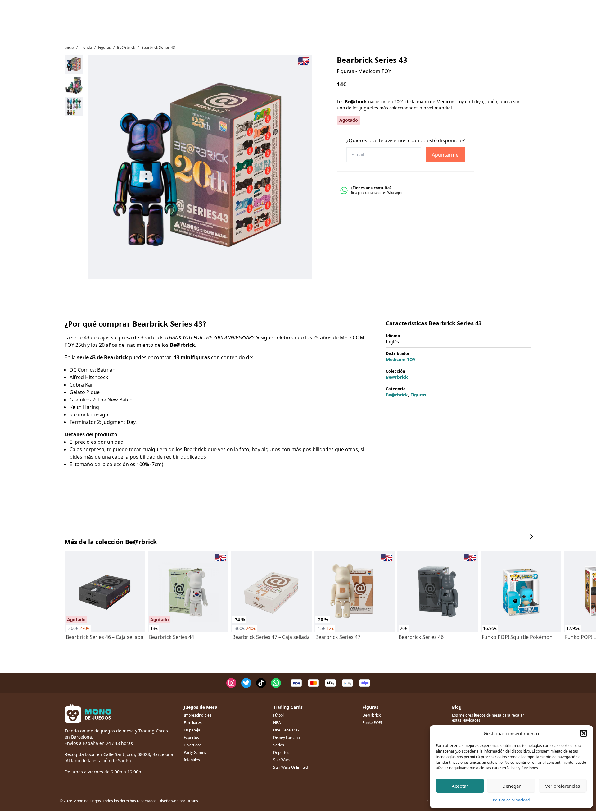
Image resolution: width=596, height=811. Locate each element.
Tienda (86, 47)
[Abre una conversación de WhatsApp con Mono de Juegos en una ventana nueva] (276, 683)
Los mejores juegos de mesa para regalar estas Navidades (488, 717)
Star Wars (281, 760)
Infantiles (192, 760)
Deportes (281, 752)
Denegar (511, 786)
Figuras (104, 47)
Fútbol (278, 715)
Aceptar (460, 786)
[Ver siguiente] (530, 536)
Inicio (69, 47)
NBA (277, 722)
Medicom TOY (401, 359)
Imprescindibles (197, 715)
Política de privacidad (511, 800)
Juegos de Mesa (200, 707)
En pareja (192, 730)
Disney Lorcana (286, 737)
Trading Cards (288, 707)
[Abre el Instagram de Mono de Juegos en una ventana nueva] (231, 683)
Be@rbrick (126, 47)
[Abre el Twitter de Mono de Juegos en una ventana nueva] (246, 683)
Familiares (193, 722)
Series (278, 745)
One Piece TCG (286, 730)
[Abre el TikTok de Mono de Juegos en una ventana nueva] (261, 683)
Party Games (195, 752)
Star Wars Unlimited (290, 767)
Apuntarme (445, 154)
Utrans (192, 801)
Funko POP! (372, 722)
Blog (457, 707)
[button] (583, 733)
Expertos (191, 737)
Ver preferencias (562, 786)
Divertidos (192, 745)
